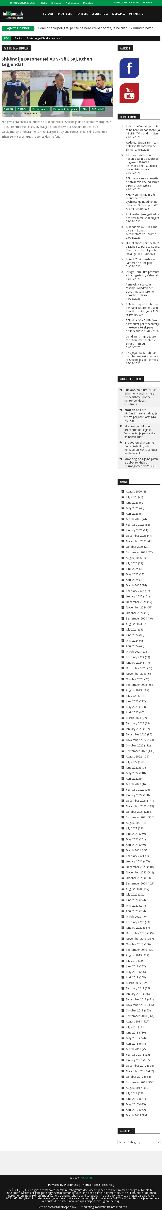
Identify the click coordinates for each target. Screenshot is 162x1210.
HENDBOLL (82, 13)
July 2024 (131, 629)
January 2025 (134, 596)
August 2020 (134, 889)
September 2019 (136, 950)
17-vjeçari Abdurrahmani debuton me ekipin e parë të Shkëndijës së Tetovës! (142, 356)
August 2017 (134, 1088)
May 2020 (132, 905)
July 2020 (131, 894)
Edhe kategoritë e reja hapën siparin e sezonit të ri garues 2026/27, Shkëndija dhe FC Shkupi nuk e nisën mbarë (142, 162)
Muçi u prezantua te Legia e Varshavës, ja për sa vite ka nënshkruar (139, 431)
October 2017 (134, 1076)
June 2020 (132, 900)
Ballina (44, 3)
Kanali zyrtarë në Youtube (126, 2)
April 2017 (132, 1110)
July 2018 (131, 1027)
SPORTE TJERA (100, 13)
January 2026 (134, 530)
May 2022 (132, 773)
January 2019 (134, 994)
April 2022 (132, 778)
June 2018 (132, 1032)
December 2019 (136, 933)
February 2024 (135, 657)
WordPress (71, 1185)
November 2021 (136, 806)
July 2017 (131, 1093)
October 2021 (134, 812)
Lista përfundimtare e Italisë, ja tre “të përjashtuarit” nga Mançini (140, 415)
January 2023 (134, 729)
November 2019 (136, 938)
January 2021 (134, 861)
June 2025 (132, 569)
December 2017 (136, 1065)
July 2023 (131, 696)
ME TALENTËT (137, 13)
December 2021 (136, 800)
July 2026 (131, 497)
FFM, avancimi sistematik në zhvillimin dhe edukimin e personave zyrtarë (142, 181)
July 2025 (131, 563)
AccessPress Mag (103, 1185)
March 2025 (133, 585)
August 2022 (134, 756)
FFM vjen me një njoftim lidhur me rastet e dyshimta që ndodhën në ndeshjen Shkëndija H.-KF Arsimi (142, 202)
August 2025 (134, 558)
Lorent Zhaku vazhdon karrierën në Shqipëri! (140, 261)
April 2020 (132, 911)
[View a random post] (156, 29)
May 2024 (132, 640)
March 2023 (133, 718)
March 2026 (133, 519)
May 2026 (132, 508)
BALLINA (8, 109)
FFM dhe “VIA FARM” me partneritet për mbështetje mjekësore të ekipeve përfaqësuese (143, 325)
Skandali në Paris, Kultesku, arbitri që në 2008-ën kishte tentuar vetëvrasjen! (140, 448)
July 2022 (131, 762)
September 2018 (136, 1016)
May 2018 (132, 1038)
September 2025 (136, 552)
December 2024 (136, 602)
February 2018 (135, 1054)
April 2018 (132, 1043)
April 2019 (132, 977)
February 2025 (135, 591)
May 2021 (132, 839)
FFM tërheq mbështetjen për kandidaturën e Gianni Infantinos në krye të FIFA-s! (143, 309)
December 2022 (136, 734)
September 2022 (136, 751)
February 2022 (135, 789)
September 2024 (136, 618)
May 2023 (132, 707)
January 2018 (134, 1060)
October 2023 (134, 679)
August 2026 (134, 491)
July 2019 (131, 961)
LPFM (84, 109)
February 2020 (135, 922)
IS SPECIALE (118, 13)
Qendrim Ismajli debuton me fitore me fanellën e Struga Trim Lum (141, 340)
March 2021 (133, 850)
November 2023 (136, 673)
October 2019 (134, 944)
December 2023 (136, 668)
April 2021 (132, 845)
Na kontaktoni (72, 3)
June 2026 (132, 502)
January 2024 (134, 662)
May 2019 (132, 972)
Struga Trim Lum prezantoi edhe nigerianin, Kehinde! (143, 273)
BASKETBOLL (64, 13)
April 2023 (132, 712)
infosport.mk (10, 113)
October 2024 (134, 613)
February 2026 (135, 524)
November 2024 (136, 607)
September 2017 (136, 1082)
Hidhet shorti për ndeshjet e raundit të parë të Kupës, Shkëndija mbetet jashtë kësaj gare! (143, 248)
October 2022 (134, 745)
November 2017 (136, 1071)
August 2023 (134, 690)
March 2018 (133, 1049)
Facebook (147, 2)
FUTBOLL (48, 13)
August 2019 (134, 955)
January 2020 (134, 927)
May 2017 (132, 1104)
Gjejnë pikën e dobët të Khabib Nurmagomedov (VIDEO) (141, 462)
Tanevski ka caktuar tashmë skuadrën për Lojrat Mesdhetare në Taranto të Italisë (140, 290)
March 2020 (133, 916)
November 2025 (136, 541)
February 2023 (135, 723)
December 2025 (136, 535)
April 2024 (132, 646)
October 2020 (134, 878)
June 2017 (132, 1099)
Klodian (129, 410)
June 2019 (132, 966)
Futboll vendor (40, 109)
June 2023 (132, 701)
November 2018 (136, 1005)
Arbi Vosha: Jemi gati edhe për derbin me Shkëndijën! (142, 216)
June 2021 (132, 834)
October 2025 (134, 547)
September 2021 (136, 817)
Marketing (88, 3)
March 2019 (133, 983)
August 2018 (134, 1021)
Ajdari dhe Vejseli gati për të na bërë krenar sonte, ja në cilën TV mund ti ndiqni (96, 28)
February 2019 (135, 988)
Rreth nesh (56, 3)
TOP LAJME (98, 109)
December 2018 (136, 999)
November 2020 (136, 872)
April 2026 (132, 513)
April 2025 (132, 580)
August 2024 (134, 624)
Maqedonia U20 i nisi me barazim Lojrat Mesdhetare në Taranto (141, 230)
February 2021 (135, 856)
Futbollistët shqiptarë (65, 109)
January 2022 (134, 795)
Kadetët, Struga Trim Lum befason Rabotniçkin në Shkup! (142, 146)
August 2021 (134, 823)
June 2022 (132, 767)
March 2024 (133, 651)
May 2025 (132, 574)
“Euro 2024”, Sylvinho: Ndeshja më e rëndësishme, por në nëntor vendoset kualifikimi (140, 397)
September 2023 (136, 685)
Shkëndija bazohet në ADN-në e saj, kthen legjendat (47, 61)
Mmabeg (130, 459)
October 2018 (134, 1010)
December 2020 (136, 867)
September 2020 (136, 883)
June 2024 (132, 635)
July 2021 (131, 828)
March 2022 (133, 784)
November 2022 (136, 740)
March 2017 (133, 1115)
